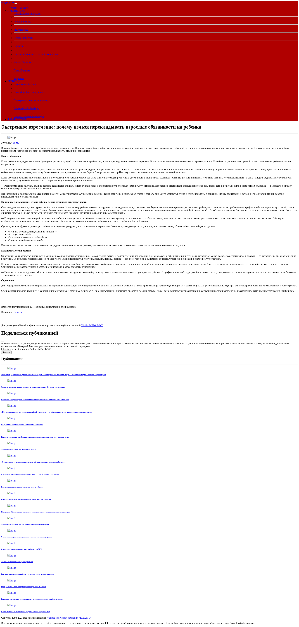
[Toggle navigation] (15, 3)
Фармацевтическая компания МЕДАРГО (69, 617)
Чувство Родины (22, 21)
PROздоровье (21, 29)
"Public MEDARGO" (92, 325)
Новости (18, 46)
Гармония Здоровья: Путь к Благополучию (36, 54)
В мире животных (23, 38)
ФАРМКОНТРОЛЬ (17, 119)
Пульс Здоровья (22, 70)
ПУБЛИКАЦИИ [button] (16, 10)
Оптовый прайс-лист (25, 84)
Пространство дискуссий (27, 13)
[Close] (2, 341)
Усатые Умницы (22, 62)
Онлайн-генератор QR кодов (29, 116)
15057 (16, 142)
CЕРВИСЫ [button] (13, 81)
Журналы (19, 78)
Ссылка (18, 312)
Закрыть (6, 352)
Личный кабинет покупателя (29, 92)
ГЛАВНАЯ (17, 8)
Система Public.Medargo (26, 108)
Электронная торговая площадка (31, 100)
